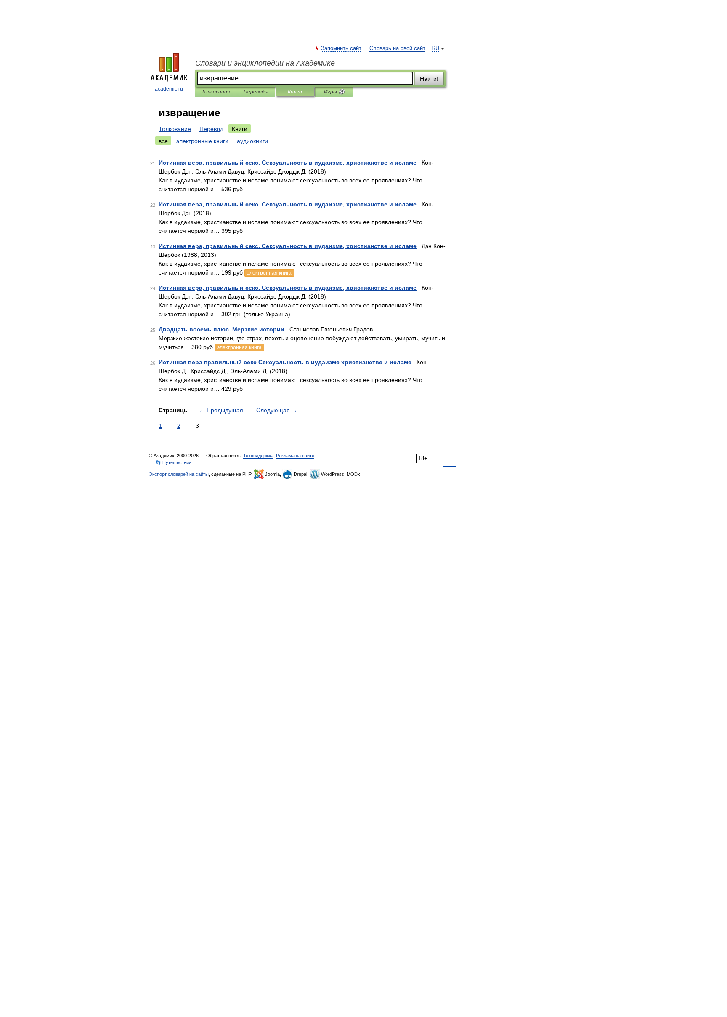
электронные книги (202, 141)
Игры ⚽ (334, 92)
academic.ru (169, 89)
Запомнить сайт (341, 48)
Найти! (429, 78)
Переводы (256, 92)
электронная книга (269, 273)
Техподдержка (258, 455)
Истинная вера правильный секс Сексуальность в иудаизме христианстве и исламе (285, 362)
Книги (295, 92)
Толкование (175, 128)
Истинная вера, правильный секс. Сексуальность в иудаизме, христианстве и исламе (288, 162)
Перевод (211, 128)
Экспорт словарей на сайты (179, 474)
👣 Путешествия (173, 462)
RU (435, 48)
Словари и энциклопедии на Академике (265, 63)
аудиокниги (252, 141)
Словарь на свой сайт (397, 48)
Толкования (216, 92)
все (163, 141)
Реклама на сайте (295, 455)
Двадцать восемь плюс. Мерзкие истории (221, 329)
